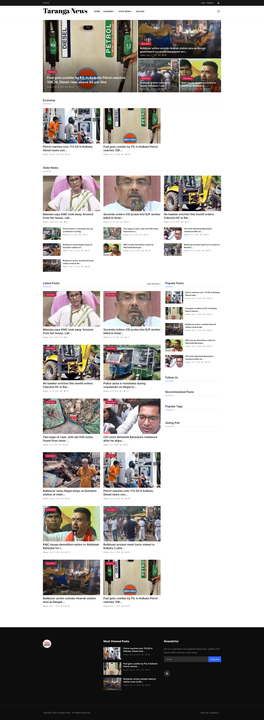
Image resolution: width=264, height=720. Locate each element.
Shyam (49, 87)
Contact (46, 3)
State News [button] (125, 11)
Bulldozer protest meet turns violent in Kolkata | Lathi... (129, 546)
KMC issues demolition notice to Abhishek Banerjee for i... (71, 546)
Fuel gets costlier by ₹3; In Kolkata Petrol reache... (201, 309)
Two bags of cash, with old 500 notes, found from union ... (68, 438)
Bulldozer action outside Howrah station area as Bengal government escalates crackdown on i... (173, 50)
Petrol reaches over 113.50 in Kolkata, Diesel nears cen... (68, 148)
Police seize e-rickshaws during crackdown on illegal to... (124, 385)
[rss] (167, 673)
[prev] (47, 56)
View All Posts (153, 284)
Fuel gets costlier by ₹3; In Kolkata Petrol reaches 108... (130, 148)
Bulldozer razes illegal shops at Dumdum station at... (77, 246)
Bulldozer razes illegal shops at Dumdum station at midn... (70, 492)
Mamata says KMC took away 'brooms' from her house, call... (68, 216)
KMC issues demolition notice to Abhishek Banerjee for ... (199, 84)
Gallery (140, 11)
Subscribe (214, 659)
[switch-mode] (218, 3)
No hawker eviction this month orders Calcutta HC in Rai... (189, 216)
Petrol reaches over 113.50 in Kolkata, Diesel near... (202, 293)
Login (203, 3)
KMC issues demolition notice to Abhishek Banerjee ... (138, 246)
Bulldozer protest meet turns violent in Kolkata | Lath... (155, 84)
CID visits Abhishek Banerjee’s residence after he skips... (130, 438)
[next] (132, 56)
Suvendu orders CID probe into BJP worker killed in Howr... (131, 216)
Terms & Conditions (209, 712)
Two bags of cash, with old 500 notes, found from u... (141, 230)
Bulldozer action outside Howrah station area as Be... (78, 261)
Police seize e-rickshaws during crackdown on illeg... (78, 230)
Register (210, 3)
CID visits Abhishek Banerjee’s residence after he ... (198, 230)
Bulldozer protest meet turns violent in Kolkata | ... (202, 246)
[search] (218, 11)
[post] (90, 56)
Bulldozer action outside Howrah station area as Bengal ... (69, 600)
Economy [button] (108, 11)
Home (97, 11)
